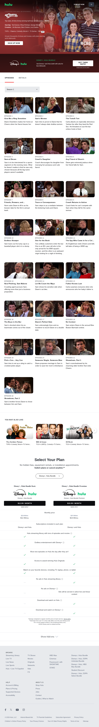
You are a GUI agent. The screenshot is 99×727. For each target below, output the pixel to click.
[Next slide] (94, 430)
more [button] (47, 21)
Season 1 (10, 89)
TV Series (33, 31)
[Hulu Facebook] (7, 709)
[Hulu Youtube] (19, 709)
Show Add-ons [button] (47, 637)
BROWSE (9, 652)
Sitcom (25, 31)
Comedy (19, 31)
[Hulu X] (13, 709)
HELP (8, 682)
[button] (9, 77)
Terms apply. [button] (67, 619)
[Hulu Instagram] (24, 709)
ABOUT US (40, 682)
